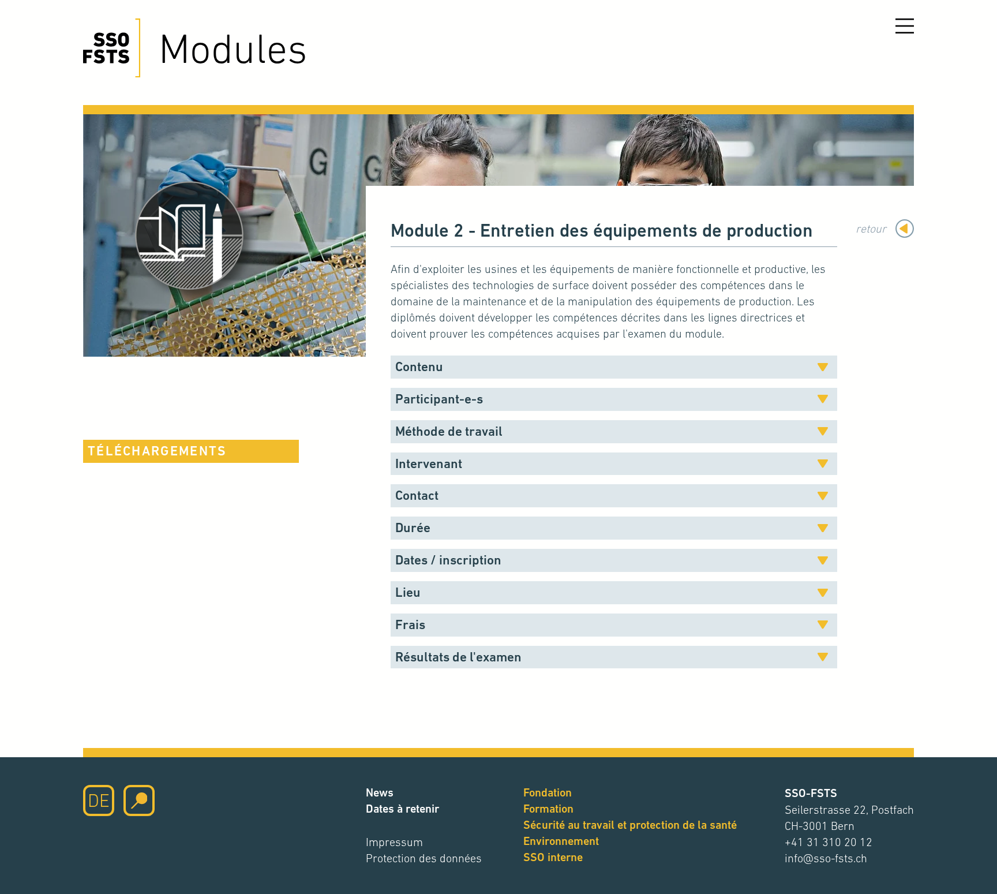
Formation (548, 809)
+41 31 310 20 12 (828, 842)
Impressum (394, 842)
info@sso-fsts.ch (826, 858)
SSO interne (553, 857)
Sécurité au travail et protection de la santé (630, 825)
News (379, 792)
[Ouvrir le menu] (904, 25)
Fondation (547, 792)
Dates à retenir (402, 809)
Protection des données (424, 858)
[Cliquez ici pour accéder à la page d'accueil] (111, 47)
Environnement (561, 841)
